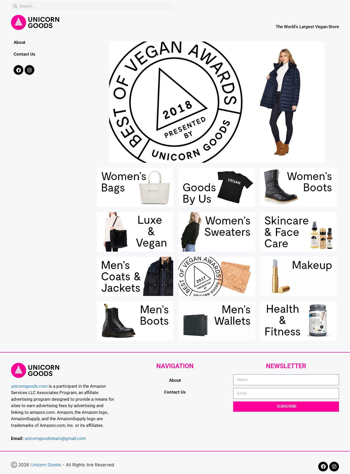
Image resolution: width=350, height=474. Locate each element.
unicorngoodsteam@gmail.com (55, 438)
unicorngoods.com (29, 386)
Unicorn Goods (45, 464)
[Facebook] (18, 70)
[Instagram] (29, 70)
